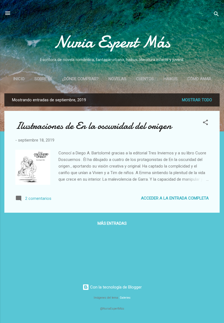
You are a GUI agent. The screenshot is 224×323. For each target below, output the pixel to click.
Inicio (19, 78)
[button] (205, 123)
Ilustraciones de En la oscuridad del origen (93, 125)
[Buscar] (216, 15)
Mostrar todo (197, 99)
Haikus (171, 78)
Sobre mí (43, 78)
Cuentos (145, 78)
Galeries (125, 297)
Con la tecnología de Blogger (115, 287)
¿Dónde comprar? (80, 78)
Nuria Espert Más (112, 42)
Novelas (117, 78)
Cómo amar (199, 78)
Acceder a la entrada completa (175, 198)
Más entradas (112, 223)
